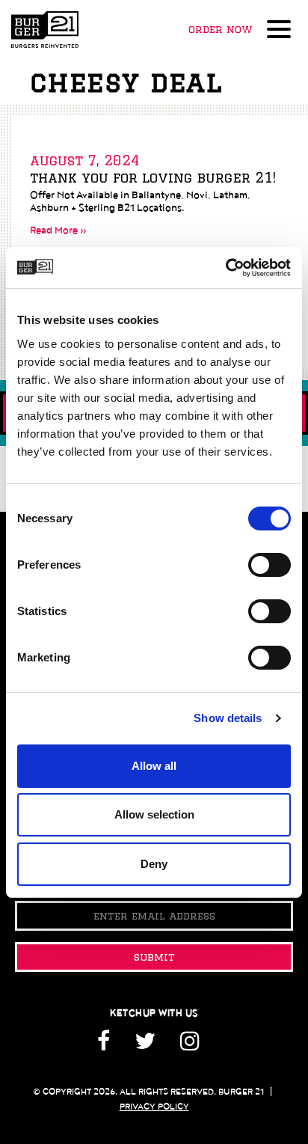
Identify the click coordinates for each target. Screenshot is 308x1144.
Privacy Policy (154, 1106)
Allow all (154, 765)
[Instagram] (190, 1046)
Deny (154, 863)
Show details (228, 718)
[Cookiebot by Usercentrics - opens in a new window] (225, 268)
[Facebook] (109, 1046)
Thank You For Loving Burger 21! (153, 177)
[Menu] (282, 30)
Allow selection (154, 814)
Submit (154, 957)
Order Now (220, 29)
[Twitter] (145, 1046)
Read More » (58, 230)
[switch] (269, 565)
